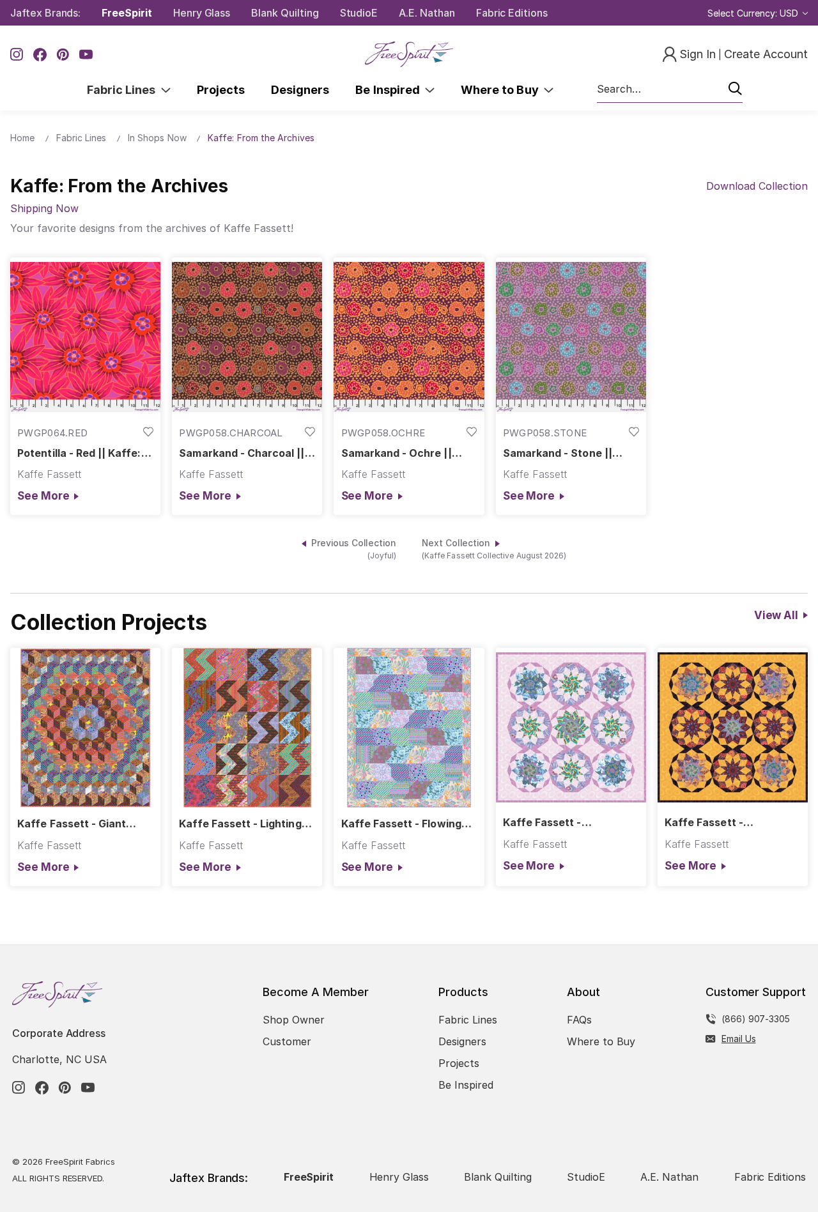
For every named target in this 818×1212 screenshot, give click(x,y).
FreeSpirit (127, 12)
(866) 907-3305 (756, 1018)
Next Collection (494, 549)
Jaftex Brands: (45, 12)
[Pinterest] (63, 54)
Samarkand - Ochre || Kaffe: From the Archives (406, 453)
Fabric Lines (124, 89)
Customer (287, 1041)
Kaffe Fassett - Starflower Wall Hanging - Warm (731, 822)
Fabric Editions (512, 12)
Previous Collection (353, 549)
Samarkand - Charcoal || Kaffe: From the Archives (244, 453)
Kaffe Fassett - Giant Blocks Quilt (71, 823)
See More (43, 495)
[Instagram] (17, 54)
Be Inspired (390, 89)
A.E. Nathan (426, 12)
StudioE (359, 12)
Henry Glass (201, 12)
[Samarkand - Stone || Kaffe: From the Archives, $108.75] (571, 336)
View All (776, 615)
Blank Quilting (284, 12)
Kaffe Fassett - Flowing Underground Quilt (401, 823)
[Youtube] (86, 54)
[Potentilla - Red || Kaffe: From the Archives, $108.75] (85, 336)
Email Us (739, 1038)
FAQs (579, 1019)
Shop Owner (294, 1019)
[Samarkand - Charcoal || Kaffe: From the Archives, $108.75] (247, 336)
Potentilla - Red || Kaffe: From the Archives (79, 453)
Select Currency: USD (754, 13)
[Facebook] (40, 54)
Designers (300, 89)
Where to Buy (502, 89)
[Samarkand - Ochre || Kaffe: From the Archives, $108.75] (409, 336)
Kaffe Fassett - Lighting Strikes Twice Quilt (240, 823)
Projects (221, 89)
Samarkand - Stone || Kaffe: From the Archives (568, 453)
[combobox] (670, 89)
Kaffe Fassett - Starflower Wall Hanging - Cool (569, 822)
